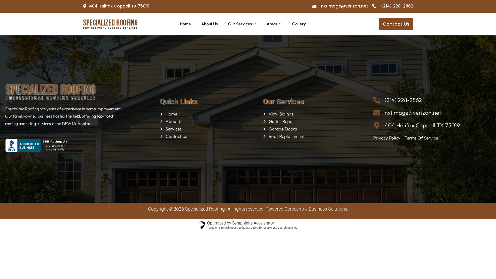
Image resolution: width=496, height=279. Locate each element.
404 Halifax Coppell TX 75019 (422, 125)
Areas (272, 23)
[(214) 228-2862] (376, 100)
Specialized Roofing (205, 209)
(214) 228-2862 (403, 100)
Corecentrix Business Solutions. (315, 209)
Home (185, 23)
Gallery (299, 23)
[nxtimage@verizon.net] (376, 112)
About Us (209, 23)
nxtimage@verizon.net (413, 112)
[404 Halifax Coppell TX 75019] (376, 125)
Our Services (240, 23)
